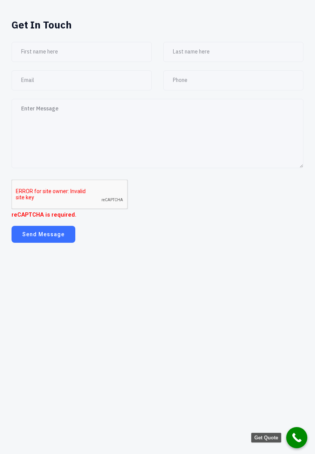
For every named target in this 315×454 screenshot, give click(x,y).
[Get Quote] (296, 437)
